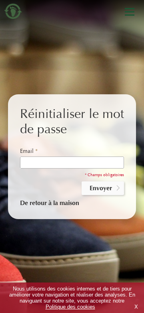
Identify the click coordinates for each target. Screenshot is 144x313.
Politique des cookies (70, 307)
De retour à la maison (49, 203)
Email (29, 151)
